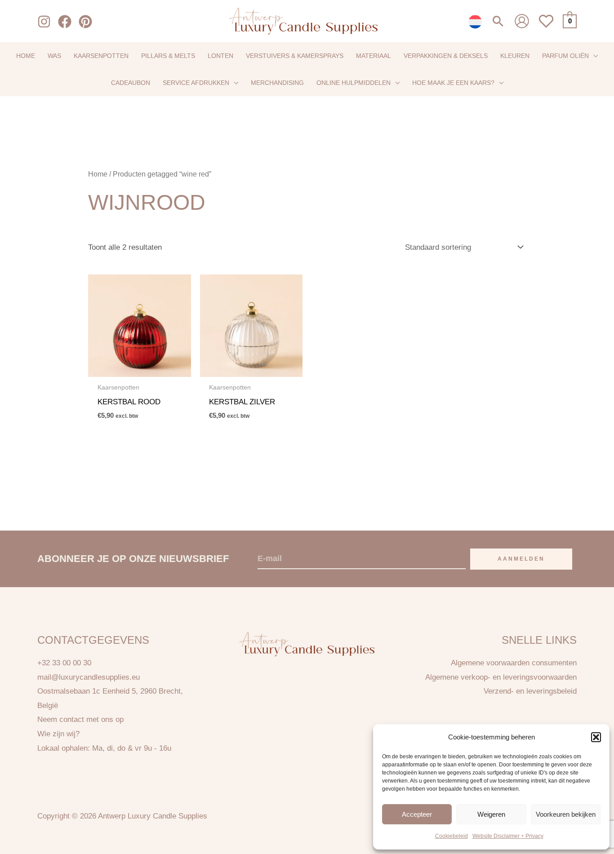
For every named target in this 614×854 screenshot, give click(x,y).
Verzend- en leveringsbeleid (530, 691)
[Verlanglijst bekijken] (546, 26)
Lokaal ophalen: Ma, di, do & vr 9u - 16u (104, 748)
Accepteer (417, 814)
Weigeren (491, 814)
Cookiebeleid (451, 836)
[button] (596, 737)
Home (97, 174)
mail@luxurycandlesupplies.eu (88, 677)
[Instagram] (44, 21)
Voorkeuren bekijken (566, 814)
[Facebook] (64, 21)
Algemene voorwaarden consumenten (514, 663)
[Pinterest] (85, 21)
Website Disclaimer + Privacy (507, 836)
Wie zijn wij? (58, 734)
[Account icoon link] (521, 21)
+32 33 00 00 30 (64, 663)
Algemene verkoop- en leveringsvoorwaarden (501, 677)
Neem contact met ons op (80, 719)
